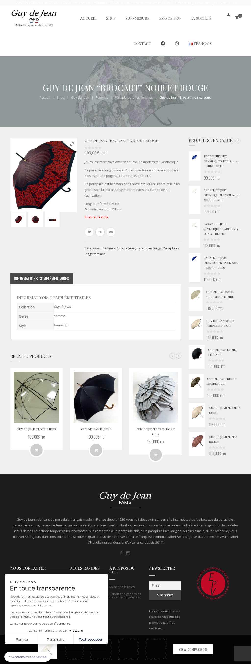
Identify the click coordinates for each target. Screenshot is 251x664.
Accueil (45, 97)
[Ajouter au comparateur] (100, 232)
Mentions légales (122, 587)
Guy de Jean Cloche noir (36, 429)
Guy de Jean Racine (96, 429)
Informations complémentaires (41, 278)
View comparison (193, 649)
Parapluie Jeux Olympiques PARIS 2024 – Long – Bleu (221, 262)
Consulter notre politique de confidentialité (40, 623)
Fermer (22, 639)
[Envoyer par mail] (110, 232)
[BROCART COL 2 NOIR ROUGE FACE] (35, 219)
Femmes (102, 97)
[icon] (121, 553)
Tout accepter (90, 639)
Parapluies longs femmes (134, 97)
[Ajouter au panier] (36, 450)
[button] (232, 141)
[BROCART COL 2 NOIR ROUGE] (18, 219)
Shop (60, 97)
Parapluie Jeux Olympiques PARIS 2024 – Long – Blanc (221, 229)
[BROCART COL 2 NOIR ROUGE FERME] (52, 219)
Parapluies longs (149, 248)
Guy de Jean (80, 97)
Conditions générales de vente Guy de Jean (125, 595)
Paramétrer (56, 639)
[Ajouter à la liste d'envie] (89, 232)
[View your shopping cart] (236, 17)
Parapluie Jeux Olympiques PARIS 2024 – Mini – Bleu (221, 161)
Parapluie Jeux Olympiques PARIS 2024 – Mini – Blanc (222, 195)
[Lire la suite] (96, 450)
